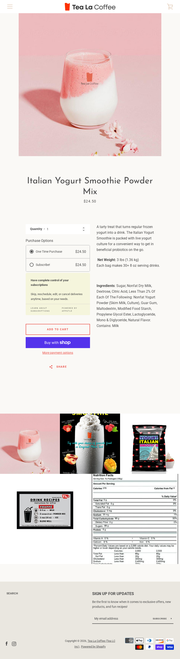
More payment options (57, 352)
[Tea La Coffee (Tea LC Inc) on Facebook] (6, 643)
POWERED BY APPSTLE (69, 309)
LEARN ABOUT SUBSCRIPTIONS (40, 309)
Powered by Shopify (93, 646)
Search (12, 593)
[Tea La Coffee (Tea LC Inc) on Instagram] (14, 643)
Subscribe (160, 618)
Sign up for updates (113, 593)
